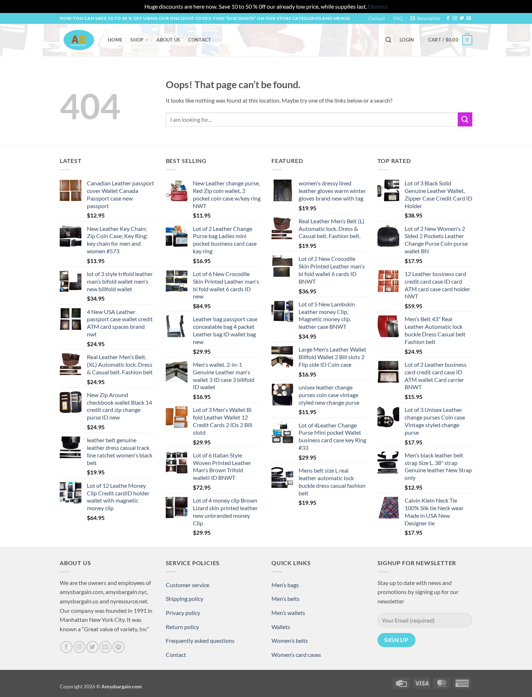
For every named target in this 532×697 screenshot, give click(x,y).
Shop (136, 40)
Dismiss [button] (378, 6)
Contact (376, 18)
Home (115, 40)
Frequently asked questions (200, 640)
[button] (425, 18)
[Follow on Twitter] (462, 18)
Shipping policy (184, 598)
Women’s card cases (296, 654)
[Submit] (465, 119)
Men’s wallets (288, 612)
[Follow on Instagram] (455, 18)
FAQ (397, 18)
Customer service (187, 584)
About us (168, 40)
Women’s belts (289, 640)
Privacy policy (183, 612)
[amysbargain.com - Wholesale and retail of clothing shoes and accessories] (78, 40)
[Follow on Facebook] (448, 18)
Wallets (280, 626)
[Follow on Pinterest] (118, 647)
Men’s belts (285, 598)
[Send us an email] (468, 18)
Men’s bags (285, 584)
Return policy (182, 626)
